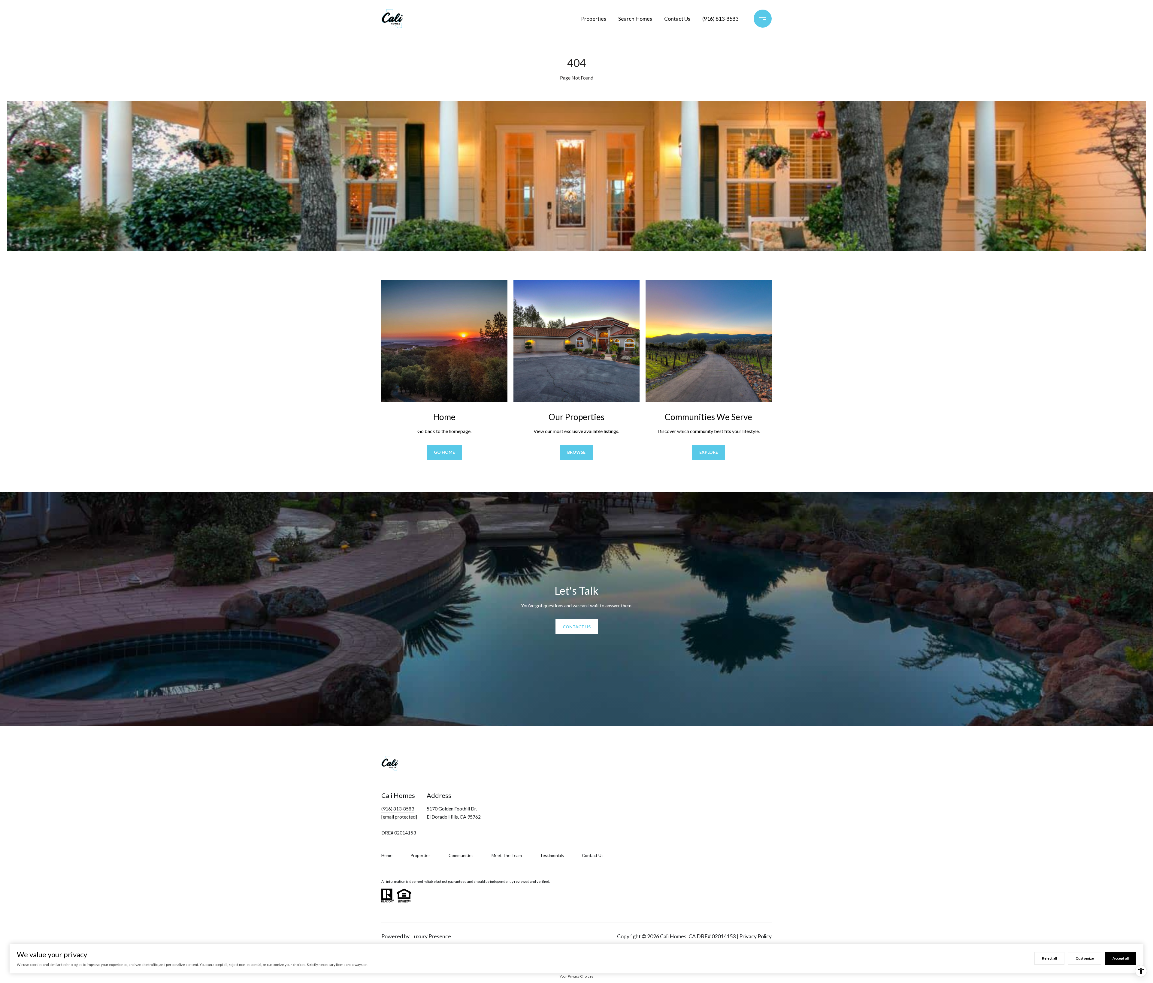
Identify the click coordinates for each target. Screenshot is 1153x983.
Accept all (1120, 958)
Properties (593, 18)
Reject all (1049, 958)
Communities (461, 855)
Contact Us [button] (577, 626)
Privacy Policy (755, 936)
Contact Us (677, 18)
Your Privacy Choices (576, 976)
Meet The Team (507, 855)
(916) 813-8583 (720, 18)
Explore (708, 452)
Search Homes (635, 18)
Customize (1085, 958)
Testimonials (552, 855)
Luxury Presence (431, 936)
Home (386, 855)
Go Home (444, 452)
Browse (576, 452)
